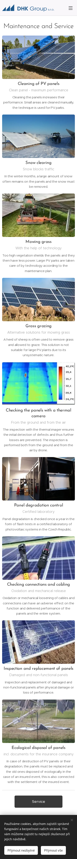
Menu (70, 8)
